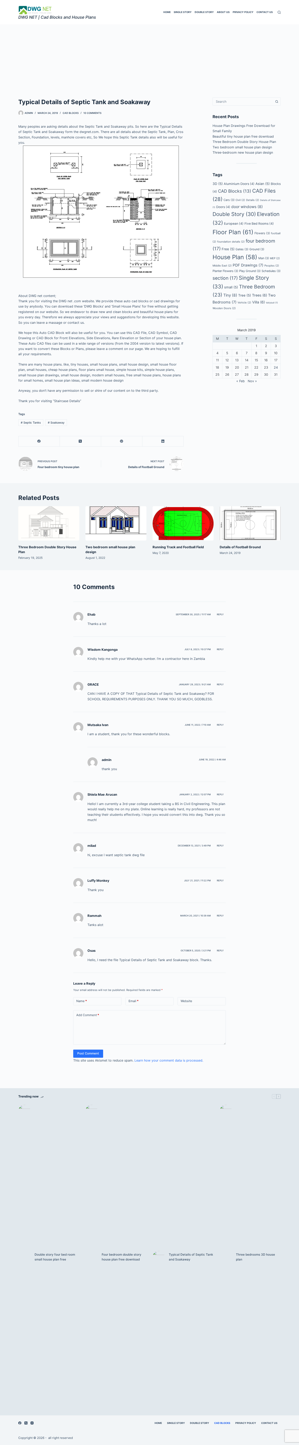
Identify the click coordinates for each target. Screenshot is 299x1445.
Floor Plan (233, 232)
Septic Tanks (31, 422)
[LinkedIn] (163, 441)
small (231, 287)
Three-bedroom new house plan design (243, 152)
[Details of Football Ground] (250, 523)
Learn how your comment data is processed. (168, 1060)
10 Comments (92, 112)
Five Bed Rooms (259, 224)
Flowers (262, 233)
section (225, 278)
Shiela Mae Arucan (102, 794)
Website (186, 1001)
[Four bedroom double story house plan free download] (91, 1257)
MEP (275, 258)
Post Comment (88, 1053)
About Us (223, 12)
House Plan (235, 257)
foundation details (231, 241)
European (233, 224)
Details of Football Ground (240, 547)
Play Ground (250, 271)
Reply (220, 614)
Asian (262, 184)
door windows (247, 206)
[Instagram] (32, 1422)
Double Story (204, 12)
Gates (242, 249)
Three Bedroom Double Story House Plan (244, 142)
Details (252, 200)
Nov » (252, 381)
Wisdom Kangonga (102, 649)
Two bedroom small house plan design (242, 147)
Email (134, 1001)
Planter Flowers (225, 271)
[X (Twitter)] (80, 441)
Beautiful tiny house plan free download (243, 136)
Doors (223, 207)
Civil (240, 200)
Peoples (271, 265)
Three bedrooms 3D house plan (255, 1257)
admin (106, 760)
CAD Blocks (234, 191)
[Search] (279, 12)
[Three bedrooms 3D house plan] (226, 1257)
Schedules (271, 271)
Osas (91, 951)
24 (276, 367)
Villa (258, 302)
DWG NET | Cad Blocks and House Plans (57, 17)
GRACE (93, 684)
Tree (244, 295)
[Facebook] (39, 441)
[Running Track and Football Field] (183, 523)
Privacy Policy (243, 12)
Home (167, 12)
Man (263, 258)
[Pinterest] (121, 441)
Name (81, 1001)
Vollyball (272, 302)
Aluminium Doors (239, 184)
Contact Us (264, 12)
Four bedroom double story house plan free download (121, 1257)
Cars (229, 200)
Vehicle (244, 302)
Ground (256, 249)
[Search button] (276, 101)
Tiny (230, 295)
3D (218, 184)
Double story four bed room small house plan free (55, 1257)
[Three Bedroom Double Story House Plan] (48, 523)
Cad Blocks (71, 112)
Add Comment (87, 1015)
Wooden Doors (224, 308)
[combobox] (243, 101)
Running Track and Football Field (178, 547)
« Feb (240, 381)
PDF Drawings (248, 265)
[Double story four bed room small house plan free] (24, 1257)
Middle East (222, 265)
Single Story (183, 12)
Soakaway (56, 422)
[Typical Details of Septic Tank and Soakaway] (159, 1257)
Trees (259, 295)
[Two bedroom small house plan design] (115, 523)
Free (228, 249)
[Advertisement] (149, 54)
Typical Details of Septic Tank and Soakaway (191, 1257)
